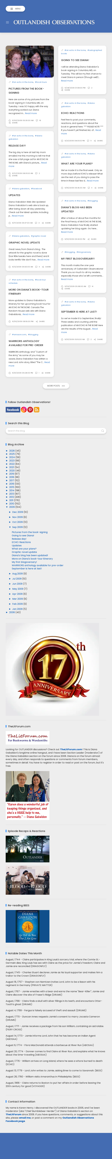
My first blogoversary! (78, 258)
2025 (12, 454)
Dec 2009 (18, 512)
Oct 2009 (17, 522)
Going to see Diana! (75, 60)
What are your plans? (77, 163)
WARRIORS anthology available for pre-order (37, 565)
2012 (12, 497)
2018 (12, 477)
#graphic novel (38, 236)
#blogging (93, 200)
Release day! (17, 145)
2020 (12, 470)
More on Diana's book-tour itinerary (32, 558)
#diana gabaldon (20, 188)
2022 (12, 464)
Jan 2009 (17, 609)
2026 (12, 450)
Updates (14, 195)
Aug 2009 (17, 573)
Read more (31, 113)
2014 (12, 490)
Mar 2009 (17, 599)
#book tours (41, 82)
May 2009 (18, 589)
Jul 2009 (17, 578)
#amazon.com (19, 334)
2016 (12, 483)
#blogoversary (84, 252)
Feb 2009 (17, 604)
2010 (12, 503)
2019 (12, 473)
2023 (12, 460)
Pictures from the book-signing (30, 532)
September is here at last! (79, 311)
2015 (12, 487)
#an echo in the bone (22, 82)
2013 (12, 493)
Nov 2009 (17, 517)
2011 (11, 500)
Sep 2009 (17, 527)
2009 (12, 507)
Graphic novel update (24, 242)
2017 (12, 480)
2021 (12, 467)
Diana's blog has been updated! (30, 555)
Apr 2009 (17, 594)
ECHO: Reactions (72, 113)
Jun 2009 (17, 583)
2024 (12, 457)
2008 (12, 612)
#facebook (36, 188)
